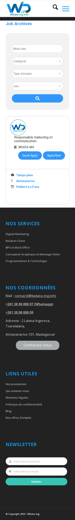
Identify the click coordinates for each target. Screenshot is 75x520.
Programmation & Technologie (26, 261)
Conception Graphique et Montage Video (33, 254)
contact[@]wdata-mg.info (35, 296)
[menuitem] (53, 8)
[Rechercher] (53, 8)
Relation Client (15, 241)
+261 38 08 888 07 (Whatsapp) (29, 304)
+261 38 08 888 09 (19, 312)
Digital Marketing (17, 234)
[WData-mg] (31, 8)
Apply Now (54, 155)
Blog (9, 411)
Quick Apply (30, 155)
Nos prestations (16, 384)
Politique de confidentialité (24, 404)
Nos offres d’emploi (18, 418)
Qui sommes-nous (17, 391)
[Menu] (63, 8)
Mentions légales (17, 397)
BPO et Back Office (18, 247)
